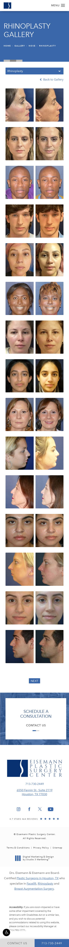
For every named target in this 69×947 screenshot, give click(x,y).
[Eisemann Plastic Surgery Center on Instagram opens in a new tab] (18, 809)
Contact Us (36, 725)
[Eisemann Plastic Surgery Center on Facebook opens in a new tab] (29, 809)
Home (7, 46)
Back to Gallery (53, 79)
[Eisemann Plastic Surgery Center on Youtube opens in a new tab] (50, 809)
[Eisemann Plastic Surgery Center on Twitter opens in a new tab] (40, 809)
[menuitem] (18, 809)
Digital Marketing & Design (38, 858)
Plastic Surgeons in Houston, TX (38, 878)
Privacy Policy (41, 847)
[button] (6, 932)
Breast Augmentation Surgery (34, 888)
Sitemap (57, 847)
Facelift (31, 883)
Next (34, 681)
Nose (32, 46)
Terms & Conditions (18, 847)
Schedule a (36, 714)
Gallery (20, 46)
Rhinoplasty (47, 46)
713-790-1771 (17, 930)
